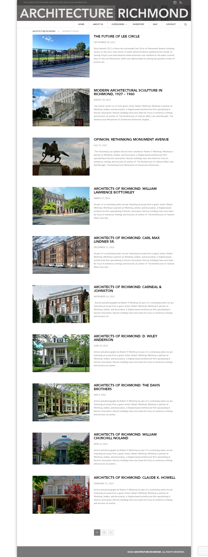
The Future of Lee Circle (117, 36)
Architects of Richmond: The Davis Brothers (127, 387)
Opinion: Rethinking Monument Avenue (131, 139)
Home (81, 24)
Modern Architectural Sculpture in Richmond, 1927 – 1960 (128, 92)
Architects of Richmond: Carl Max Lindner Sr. (127, 240)
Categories (118, 24)
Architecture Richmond (44, 31)
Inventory (138, 24)
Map (155, 24)
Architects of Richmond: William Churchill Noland (125, 436)
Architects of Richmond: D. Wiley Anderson (125, 338)
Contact (171, 24)
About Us (98, 24)
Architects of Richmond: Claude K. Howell (134, 477)
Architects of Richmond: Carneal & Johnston (128, 289)
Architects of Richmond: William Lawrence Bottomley (125, 190)
